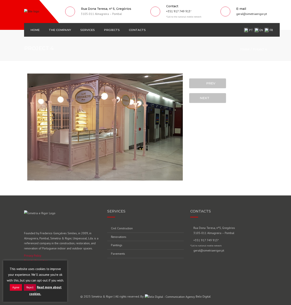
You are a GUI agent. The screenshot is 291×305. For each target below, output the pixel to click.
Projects (112, 30)
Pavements (118, 254)
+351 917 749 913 (178, 11)
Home (35, 30)
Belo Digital (203, 296)
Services (87, 30)
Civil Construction (122, 228)
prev (209, 83)
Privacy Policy (32, 255)
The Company (60, 30)
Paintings (116, 245)
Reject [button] (29, 287)
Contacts (137, 30)
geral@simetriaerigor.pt (251, 14)
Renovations (118, 237)
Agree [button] (15, 287)
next (206, 98)
